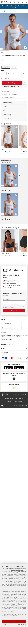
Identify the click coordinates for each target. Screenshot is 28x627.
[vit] (2, 60)
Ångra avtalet (6, 394)
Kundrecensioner (6, 119)
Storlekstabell (6, 78)
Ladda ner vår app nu (14, 364)
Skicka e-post (7, 324)
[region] (14, 595)
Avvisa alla (4, 624)
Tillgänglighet (8, 398)
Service (3, 348)
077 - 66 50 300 (6, 339)
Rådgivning (4, 352)
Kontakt (3, 319)
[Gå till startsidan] (6, 2)
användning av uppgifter (17, 570)
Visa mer (11, 307)
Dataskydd (23, 394)
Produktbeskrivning (7, 102)
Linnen (13, 11)
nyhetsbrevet (15, 6)
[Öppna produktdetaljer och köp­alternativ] (16, 185)
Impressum (15, 398)
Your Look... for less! (7, 344)
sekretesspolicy (14, 615)
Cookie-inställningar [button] (17, 401)
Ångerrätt (21, 398)
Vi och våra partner (6, 568)
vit (4, 60)
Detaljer (4, 106)
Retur (3, 110)
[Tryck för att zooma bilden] (25, 47)
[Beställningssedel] (18, 2)
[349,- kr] (9, 240)
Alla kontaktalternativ (9, 328)
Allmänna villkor (15, 394)
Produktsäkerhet (6, 114)
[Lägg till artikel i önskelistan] (24, 83)
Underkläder (8, 11)
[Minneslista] (22, 2)
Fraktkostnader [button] (21, 55)
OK (14, 621)
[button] (2, 2)
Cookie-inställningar (21, 624)
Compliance (8, 401)
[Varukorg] (26, 2)
